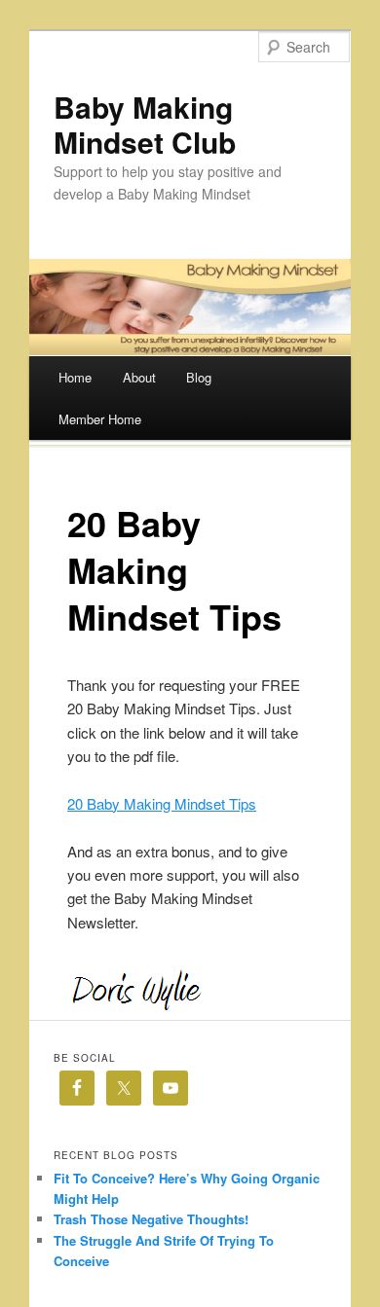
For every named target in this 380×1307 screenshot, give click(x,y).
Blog (198, 377)
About (139, 377)
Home (75, 377)
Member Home (99, 419)
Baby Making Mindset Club (145, 124)
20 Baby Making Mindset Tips (161, 803)
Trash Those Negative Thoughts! (151, 1219)
